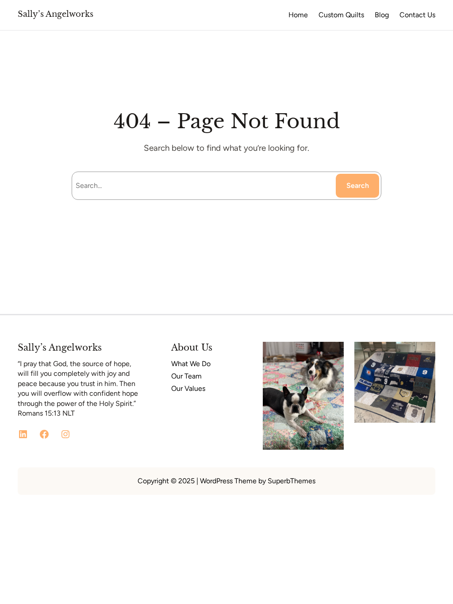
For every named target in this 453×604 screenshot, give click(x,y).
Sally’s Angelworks (55, 14)
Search (357, 185)
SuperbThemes (291, 481)
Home (298, 15)
